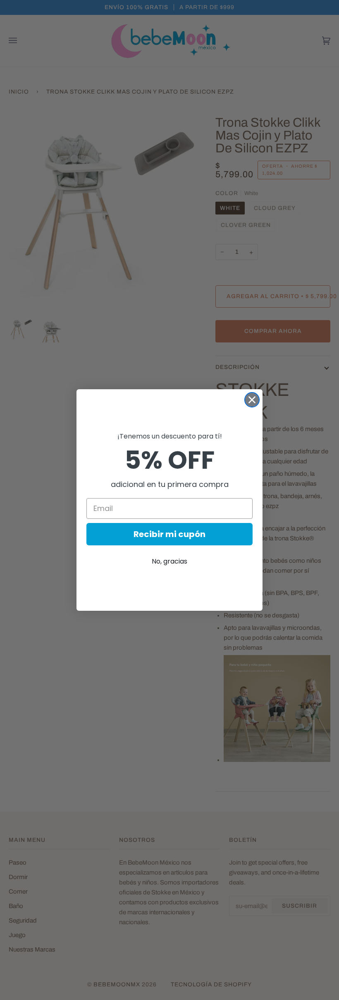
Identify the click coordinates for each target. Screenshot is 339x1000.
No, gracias (169, 561)
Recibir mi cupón (169, 534)
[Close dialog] (252, 400)
